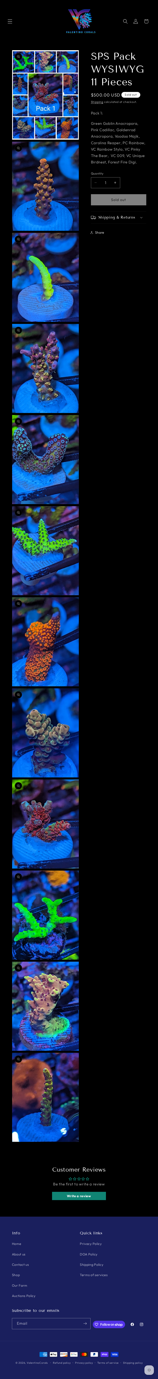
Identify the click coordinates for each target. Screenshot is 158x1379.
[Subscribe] (85, 1323)
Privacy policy (84, 1362)
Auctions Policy (24, 1296)
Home (16, 1244)
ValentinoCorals (37, 1362)
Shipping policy (133, 1362)
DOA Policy (89, 1254)
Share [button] (99, 232)
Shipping (97, 102)
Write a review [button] (79, 1196)
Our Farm (20, 1285)
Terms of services (94, 1275)
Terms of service (108, 1362)
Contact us (20, 1264)
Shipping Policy (91, 1264)
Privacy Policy (91, 1244)
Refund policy (62, 1362)
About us (19, 1254)
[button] (10, 21)
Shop (16, 1275)
